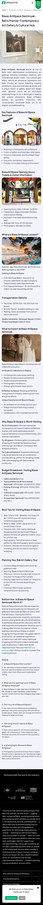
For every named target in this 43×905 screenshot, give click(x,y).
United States (11, 898)
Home (4, 10)
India (22, 898)
